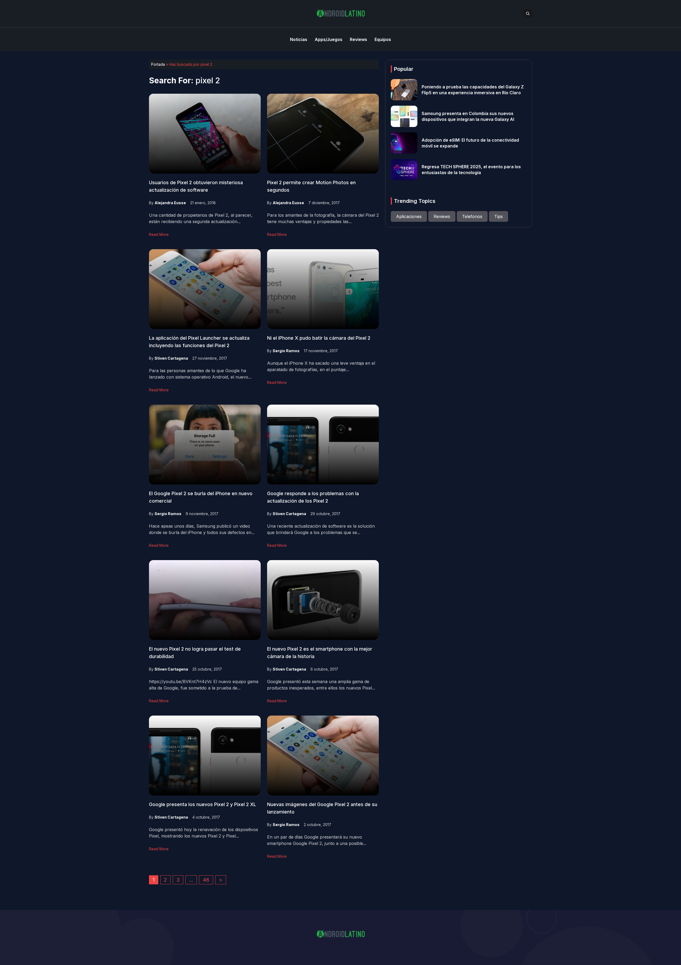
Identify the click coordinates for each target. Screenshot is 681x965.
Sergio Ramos (286, 350)
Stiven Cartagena (171, 358)
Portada (158, 64)
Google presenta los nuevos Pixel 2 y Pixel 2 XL (202, 804)
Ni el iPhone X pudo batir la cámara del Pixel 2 (318, 338)
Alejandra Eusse (170, 202)
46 (206, 880)
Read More (159, 234)
